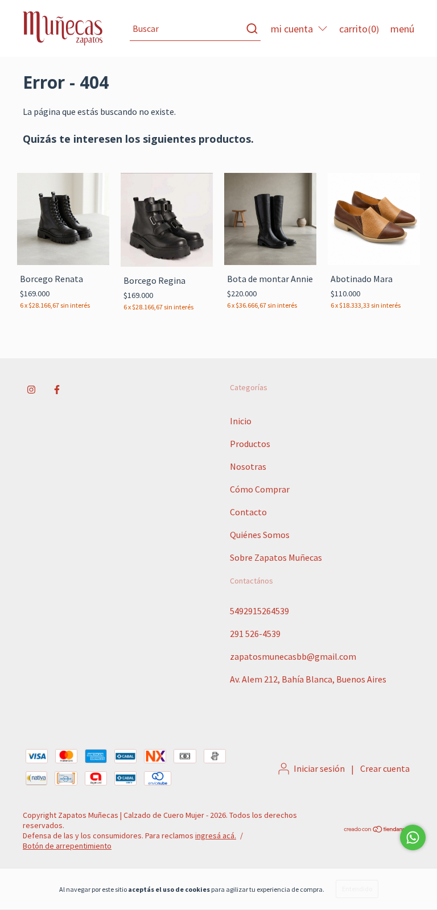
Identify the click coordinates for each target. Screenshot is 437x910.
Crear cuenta (385, 768)
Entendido (357, 888)
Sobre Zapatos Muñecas (276, 557)
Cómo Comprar (260, 489)
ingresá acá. (215, 835)
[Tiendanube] (378, 830)
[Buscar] (251, 28)
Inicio (241, 421)
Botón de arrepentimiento (67, 846)
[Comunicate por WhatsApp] (413, 837)
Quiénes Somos (260, 534)
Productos (250, 443)
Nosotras (248, 466)
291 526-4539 (255, 633)
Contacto (248, 512)
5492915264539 (259, 611)
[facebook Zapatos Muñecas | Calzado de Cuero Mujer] (56, 389)
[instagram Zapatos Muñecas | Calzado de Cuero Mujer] (31, 389)
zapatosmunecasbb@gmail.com (293, 656)
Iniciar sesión (319, 768)
